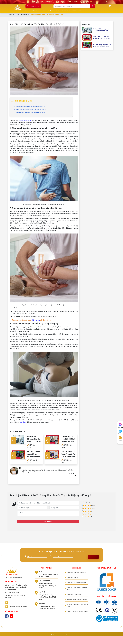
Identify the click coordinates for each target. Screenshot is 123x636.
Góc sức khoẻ (25, 14)
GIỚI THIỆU (34, 10)
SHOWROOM (74, 10)
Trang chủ (12, 14)
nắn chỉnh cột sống (24, 120)
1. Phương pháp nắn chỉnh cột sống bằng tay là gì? (29, 106)
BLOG (80, 10)
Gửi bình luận (48, 521)
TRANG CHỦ (27, 10)
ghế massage (36, 320)
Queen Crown (23, 422)
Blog (18, 14)
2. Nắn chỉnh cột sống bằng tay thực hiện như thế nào (30, 109)
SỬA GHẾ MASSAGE (66, 10)
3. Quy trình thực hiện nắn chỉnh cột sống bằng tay (29, 112)
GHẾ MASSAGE (43, 10)
